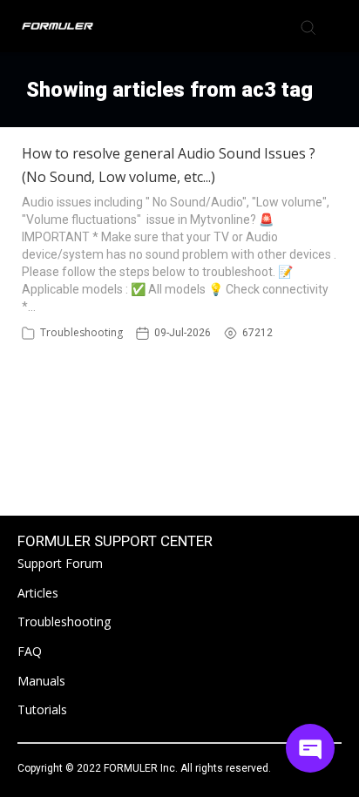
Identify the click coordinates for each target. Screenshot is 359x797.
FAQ (29, 651)
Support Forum (60, 563)
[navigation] (336, 26)
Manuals (41, 680)
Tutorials (42, 709)
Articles (37, 592)
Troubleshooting (81, 332)
